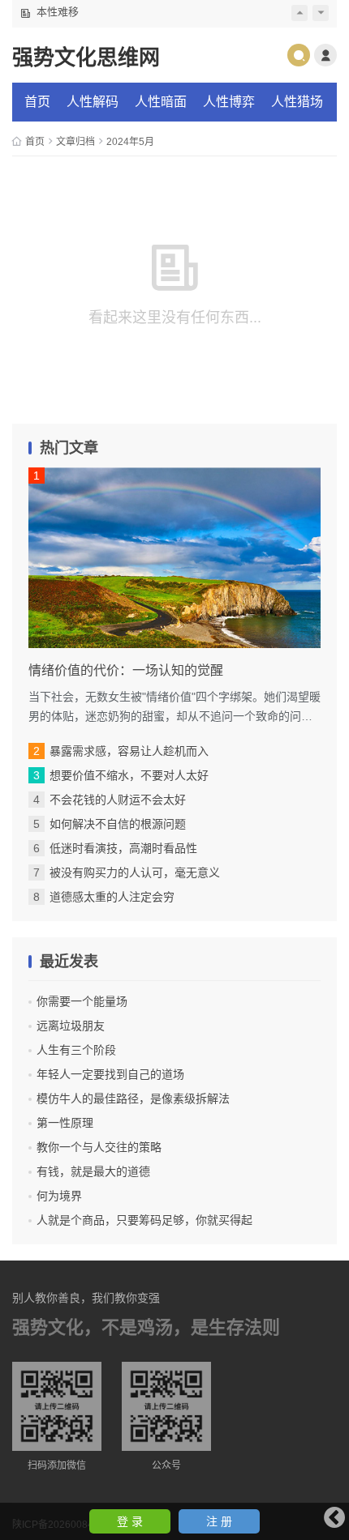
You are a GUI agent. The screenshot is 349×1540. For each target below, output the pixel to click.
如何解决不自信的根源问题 (118, 823)
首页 (37, 102)
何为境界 (59, 1195)
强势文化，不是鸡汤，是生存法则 (146, 1327)
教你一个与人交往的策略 (99, 1147)
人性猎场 (297, 102)
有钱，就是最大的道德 (93, 1171)
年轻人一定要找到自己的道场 (110, 1074)
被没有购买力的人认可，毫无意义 (135, 872)
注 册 (219, 1521)
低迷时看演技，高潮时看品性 (123, 848)
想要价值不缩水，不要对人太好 (129, 775)
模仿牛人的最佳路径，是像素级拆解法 (133, 1098)
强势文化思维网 (86, 57)
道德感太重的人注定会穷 (112, 896)
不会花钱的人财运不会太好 (118, 799)
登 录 (130, 1521)
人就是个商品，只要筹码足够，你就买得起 (144, 1220)
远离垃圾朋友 (71, 1025)
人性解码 (92, 102)
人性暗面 (161, 102)
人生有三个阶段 (76, 1049)
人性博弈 (229, 102)
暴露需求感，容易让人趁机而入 (129, 750)
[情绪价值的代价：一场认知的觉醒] (174, 557)
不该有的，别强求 (79, 14)
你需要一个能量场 (82, 1001)
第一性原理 (65, 1122)
